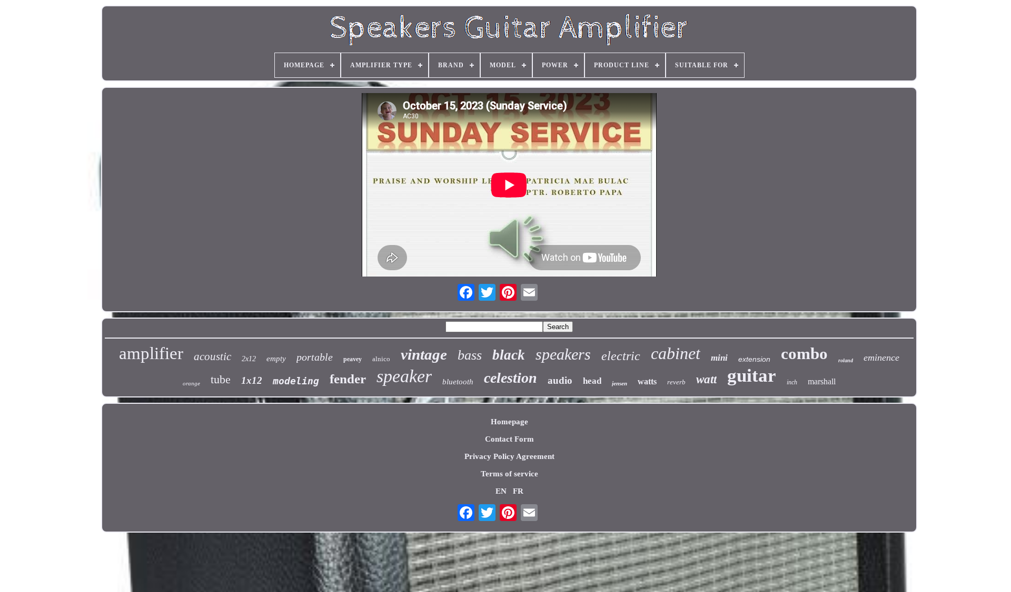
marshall (822, 381)
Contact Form (509, 439)
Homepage (509, 421)
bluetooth (457, 381)
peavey (352, 359)
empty (276, 358)
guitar (751, 375)
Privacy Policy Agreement (509, 456)
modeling (296, 380)
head (592, 381)
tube (221, 379)
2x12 (249, 359)
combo (804, 353)
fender (348, 379)
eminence (881, 357)
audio (560, 380)
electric (620, 356)
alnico (381, 359)
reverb (676, 382)
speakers (563, 354)
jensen (619, 383)
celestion (510, 378)
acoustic (212, 356)
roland (845, 360)
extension (754, 359)
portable (314, 357)
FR (518, 491)
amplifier (151, 353)
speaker (404, 376)
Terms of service (509, 473)
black (508, 355)
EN (501, 491)
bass (470, 355)
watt (706, 379)
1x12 (251, 380)
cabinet (675, 353)
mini (719, 358)
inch (792, 382)
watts (647, 381)
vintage (424, 354)
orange (191, 383)
